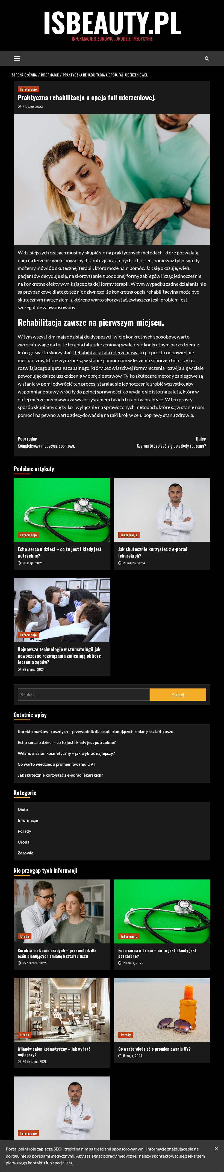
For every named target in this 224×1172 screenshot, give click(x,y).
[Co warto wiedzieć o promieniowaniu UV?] (162, 1010)
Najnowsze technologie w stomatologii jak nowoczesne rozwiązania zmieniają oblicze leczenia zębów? (59, 656)
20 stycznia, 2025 (34, 1061)
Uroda (24, 841)
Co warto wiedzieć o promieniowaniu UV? (56, 764)
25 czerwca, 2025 (34, 963)
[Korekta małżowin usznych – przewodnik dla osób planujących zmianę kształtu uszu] (62, 911)
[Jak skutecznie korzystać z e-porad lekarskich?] (162, 510)
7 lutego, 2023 (32, 106)
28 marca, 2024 (134, 563)
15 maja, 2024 (132, 1055)
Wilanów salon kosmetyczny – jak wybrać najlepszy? (66, 753)
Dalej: (171, 442)
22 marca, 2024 (33, 669)
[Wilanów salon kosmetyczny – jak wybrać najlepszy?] (62, 1010)
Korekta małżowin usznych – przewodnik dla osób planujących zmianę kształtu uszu (95, 731)
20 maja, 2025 (32, 563)
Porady (24, 831)
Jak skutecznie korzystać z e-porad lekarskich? (152, 552)
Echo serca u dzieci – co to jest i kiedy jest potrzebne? (60, 552)
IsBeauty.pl (112, 22)
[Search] (207, 58)
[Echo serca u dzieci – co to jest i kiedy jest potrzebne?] (62, 510)
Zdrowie (25, 852)
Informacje (28, 89)
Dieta (23, 809)
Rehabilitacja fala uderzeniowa (105, 352)
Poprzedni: (46, 442)
